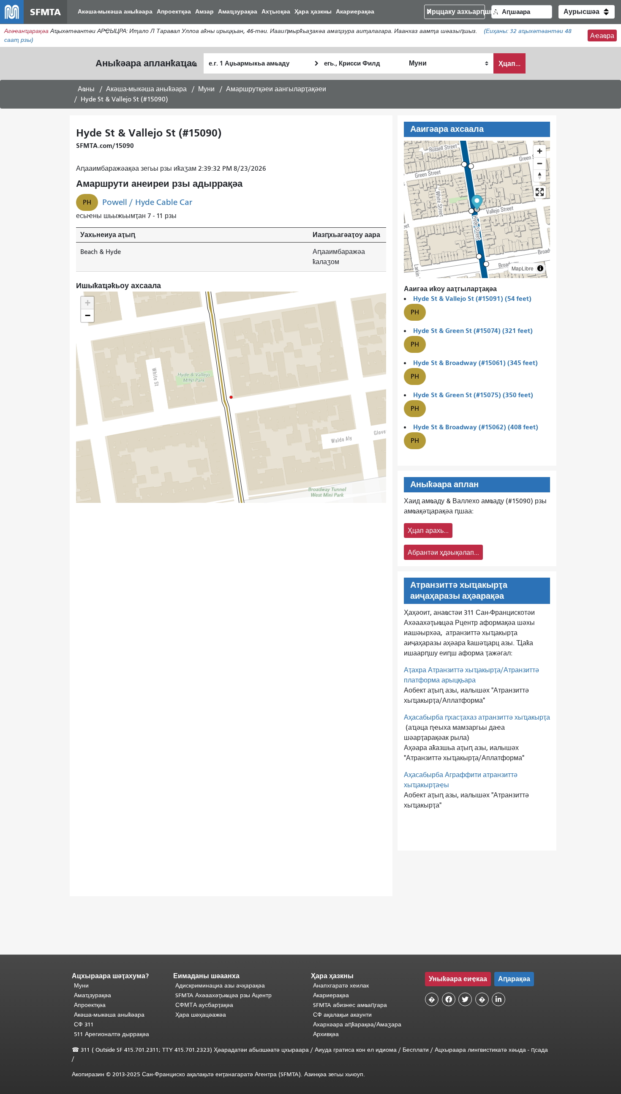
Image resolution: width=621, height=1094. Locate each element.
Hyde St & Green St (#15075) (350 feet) (473, 395)
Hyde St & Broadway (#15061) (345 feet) (475, 363)
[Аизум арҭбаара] (540, 151)
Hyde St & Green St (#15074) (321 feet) (473, 331)
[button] (586, 12)
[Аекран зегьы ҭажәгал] (540, 192)
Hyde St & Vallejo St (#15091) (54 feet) (472, 299)
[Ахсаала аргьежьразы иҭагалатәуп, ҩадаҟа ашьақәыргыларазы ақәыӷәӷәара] (540, 175)
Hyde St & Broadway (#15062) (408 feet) (475, 427)
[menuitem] (115, 12)
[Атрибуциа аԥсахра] (540, 268)
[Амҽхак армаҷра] (540, 163)
